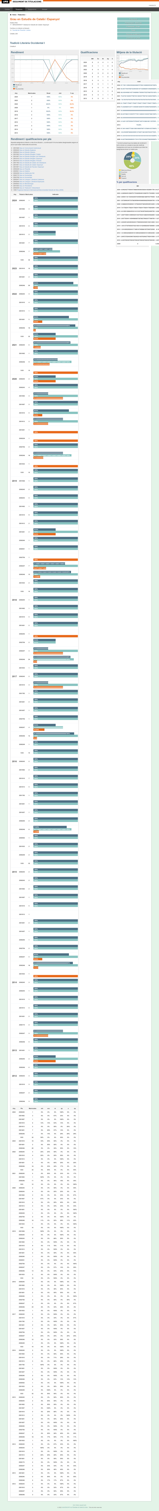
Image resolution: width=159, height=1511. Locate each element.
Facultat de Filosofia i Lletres (21, 30)
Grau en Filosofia (24, 169)
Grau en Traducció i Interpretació (29, 188)
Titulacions (18, 9)
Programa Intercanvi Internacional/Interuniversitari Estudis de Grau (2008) (40, 190)
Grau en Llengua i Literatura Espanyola (31, 181)
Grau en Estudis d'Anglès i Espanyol (30, 158)
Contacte (152, 5)
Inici (74, 1505)
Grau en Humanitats (25, 175)
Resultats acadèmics (133, 34)
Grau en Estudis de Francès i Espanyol (31, 167)
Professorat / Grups (133, 26)
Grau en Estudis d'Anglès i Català (30, 154)
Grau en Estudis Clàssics (27, 152)
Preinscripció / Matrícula (133, 23)
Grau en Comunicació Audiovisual (30, 148)
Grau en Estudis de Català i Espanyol (31, 165)
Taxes (133, 30)
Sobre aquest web (81, 1505)
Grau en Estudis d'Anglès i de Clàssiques (32, 156)
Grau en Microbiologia (26, 184)
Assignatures (32, 9)
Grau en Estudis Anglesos (27, 150)
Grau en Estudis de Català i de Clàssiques (32, 163)
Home (14, 15)
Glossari (44, 9)
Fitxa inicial (133, 19)
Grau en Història (24, 171)
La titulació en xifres (133, 38)
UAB (6, 1)
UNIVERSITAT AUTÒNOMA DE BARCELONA (75, 1507)
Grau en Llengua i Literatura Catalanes (31, 179)
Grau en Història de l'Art (26, 173)
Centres (7, 9)
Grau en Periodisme (25, 186)
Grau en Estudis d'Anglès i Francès (30, 160)
